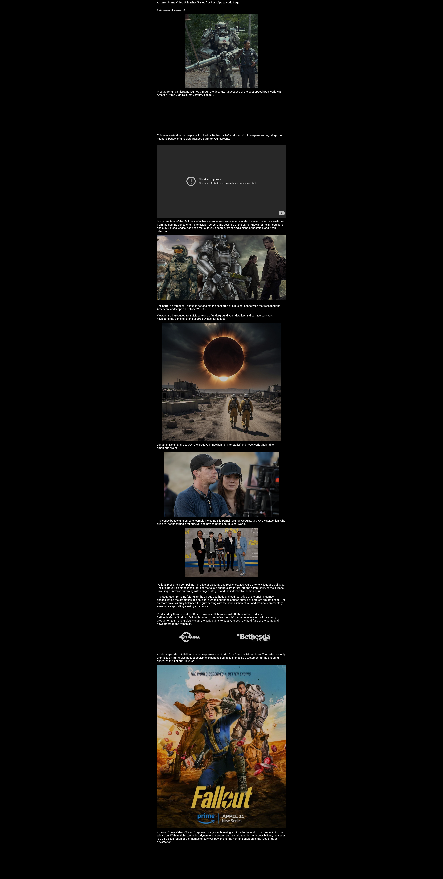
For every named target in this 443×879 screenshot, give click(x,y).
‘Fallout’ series (193, 221)
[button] (159, 637)
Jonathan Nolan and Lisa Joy (175, 444)
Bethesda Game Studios (172, 617)
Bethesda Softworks (225, 135)
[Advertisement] (221, 117)
